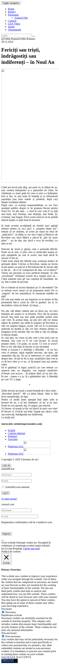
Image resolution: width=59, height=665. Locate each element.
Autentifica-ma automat (17, 487)
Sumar (11, 26)
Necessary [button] (6, 608)
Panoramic (13, 14)
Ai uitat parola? (9, 498)
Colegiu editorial (16, 433)
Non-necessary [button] (9, 633)
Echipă (11, 430)
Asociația (13, 439)
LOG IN (6, 465)
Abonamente (14, 29)
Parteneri (12, 436)
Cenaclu (12, 20)
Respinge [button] (17, 548)
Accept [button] (8, 548)
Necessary (10, 612)
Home (11, 8)
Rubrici (12, 11)
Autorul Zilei (21, 17)
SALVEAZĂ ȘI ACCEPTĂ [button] (16, 657)
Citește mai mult (31, 548)
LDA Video (14, 23)
